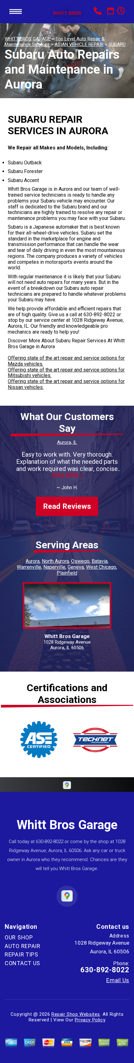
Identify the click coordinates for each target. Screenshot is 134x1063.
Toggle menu (15, 11)
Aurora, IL (67, 442)
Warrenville (29, 567)
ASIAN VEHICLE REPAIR (79, 44)
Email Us (117, 980)
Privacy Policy (90, 1020)
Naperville (54, 567)
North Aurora (55, 561)
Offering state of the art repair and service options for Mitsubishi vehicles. (66, 373)
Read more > (67, 475)
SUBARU (117, 44)
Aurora (33, 561)
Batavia (100, 561)
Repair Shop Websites (75, 1014)
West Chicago (101, 567)
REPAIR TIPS (21, 954)
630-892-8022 (99, 314)
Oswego (80, 561)
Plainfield (67, 573)
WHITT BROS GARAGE (27, 39)
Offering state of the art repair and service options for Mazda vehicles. (66, 361)
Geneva (76, 567)
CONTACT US (22, 963)
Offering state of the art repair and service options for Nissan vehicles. (66, 384)
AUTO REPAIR (23, 946)
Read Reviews (67, 506)
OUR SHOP (19, 937)
